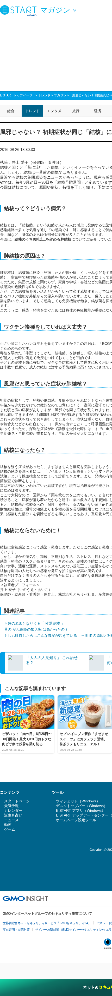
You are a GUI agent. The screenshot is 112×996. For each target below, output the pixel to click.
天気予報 (11, 806)
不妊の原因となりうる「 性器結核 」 (34, 623)
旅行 (75, 111)
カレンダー (13, 810)
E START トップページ (16, 95)
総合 (11, 111)
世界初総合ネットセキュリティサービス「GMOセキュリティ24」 (47, 923)
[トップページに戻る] (19, 10)
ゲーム (9, 829)
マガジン (60, 95)
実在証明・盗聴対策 (16, 930)
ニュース (11, 820)
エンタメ (54, 111)
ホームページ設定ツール (76, 820)
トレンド (44, 95)
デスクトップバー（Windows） (81, 806)
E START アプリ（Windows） (80, 810)
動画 (7, 825)
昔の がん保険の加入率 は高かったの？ (36, 629)
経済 (97, 111)
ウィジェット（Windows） (78, 801)
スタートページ (17, 801)
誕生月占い (13, 815)
